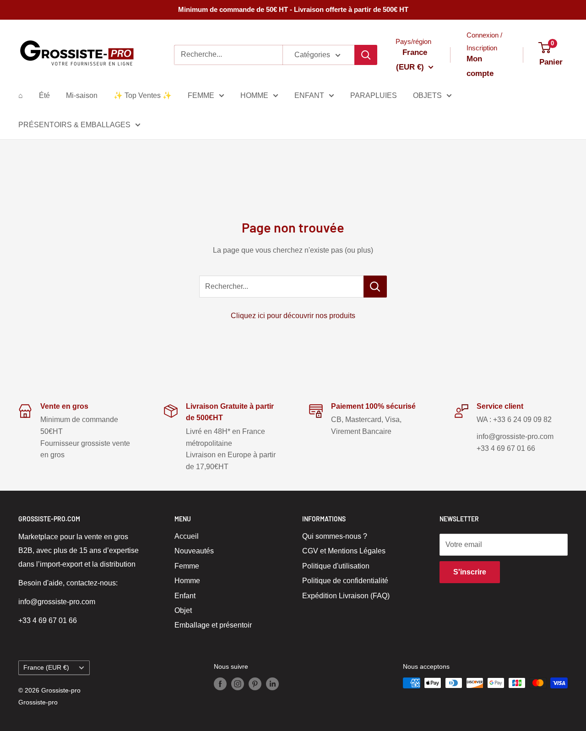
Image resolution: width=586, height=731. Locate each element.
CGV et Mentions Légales (343, 551)
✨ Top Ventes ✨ (143, 95)
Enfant (184, 596)
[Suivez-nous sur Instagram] (237, 683)
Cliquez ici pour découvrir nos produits (293, 315)
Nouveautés (194, 551)
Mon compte (480, 66)
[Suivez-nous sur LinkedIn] (272, 683)
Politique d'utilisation (335, 566)
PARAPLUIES (373, 95)
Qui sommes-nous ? (334, 536)
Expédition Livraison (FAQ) (346, 596)
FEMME (201, 95)
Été (44, 95)
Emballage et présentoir (213, 625)
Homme (187, 581)
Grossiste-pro (38, 702)
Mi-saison (82, 95)
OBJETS (427, 95)
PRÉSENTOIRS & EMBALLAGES (74, 125)
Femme (186, 566)
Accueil (186, 536)
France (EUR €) (46, 667)
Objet (183, 610)
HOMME (254, 95)
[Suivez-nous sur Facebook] (220, 683)
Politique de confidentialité (345, 581)
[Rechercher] (365, 55)
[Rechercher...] (375, 287)
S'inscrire (469, 572)
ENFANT (309, 95)
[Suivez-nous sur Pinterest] (255, 683)
